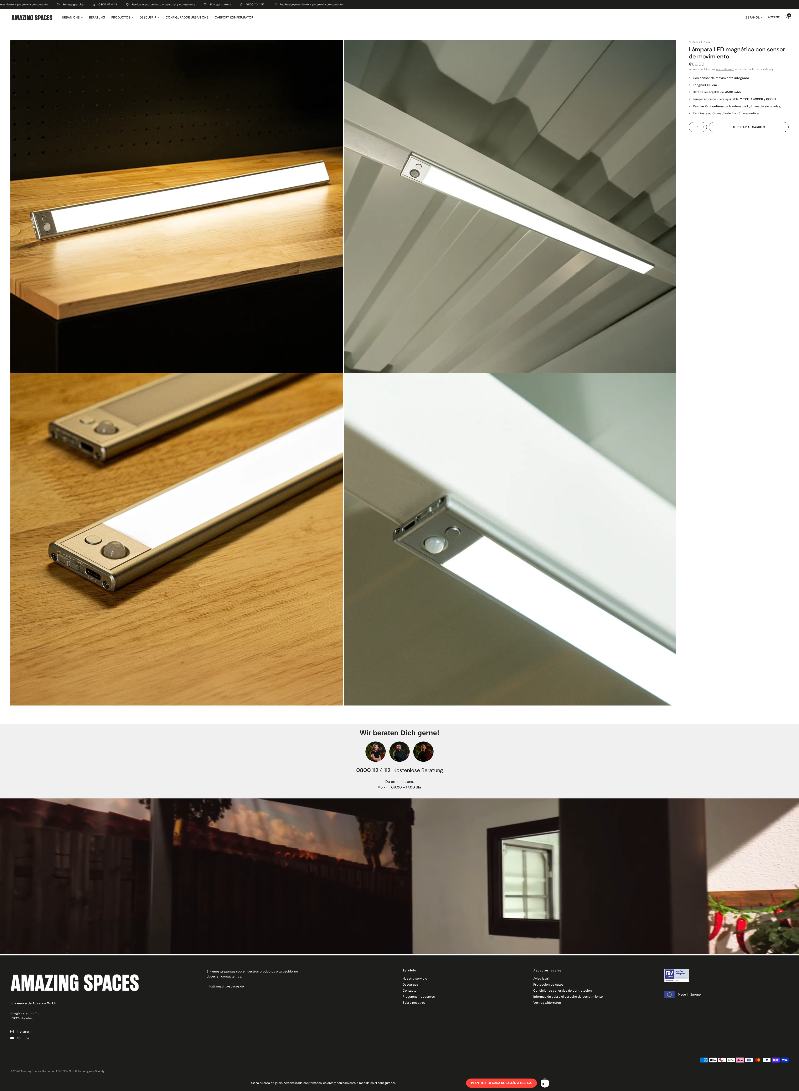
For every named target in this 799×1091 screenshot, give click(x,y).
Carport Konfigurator (234, 17)
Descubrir (148, 17)
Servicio (409, 970)
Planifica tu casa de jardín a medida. (501, 1083)
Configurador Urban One (187, 17)
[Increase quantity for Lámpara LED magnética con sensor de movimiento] (703, 127)
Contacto (410, 990)
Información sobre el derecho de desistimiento (568, 997)
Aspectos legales (547, 970)
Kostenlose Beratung (418, 770)
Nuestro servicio (415, 978)
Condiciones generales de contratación (562, 990)
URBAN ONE (71, 17)
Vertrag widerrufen (547, 1003)
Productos (120, 17)
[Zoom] (334, 49)
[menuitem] (72, 17)
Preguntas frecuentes (419, 997)
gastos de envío (725, 69)
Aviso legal (540, 978)
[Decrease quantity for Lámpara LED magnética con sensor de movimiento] (692, 127)
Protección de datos (548, 984)
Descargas (410, 984)
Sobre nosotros (414, 1003)
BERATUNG (97, 17)
